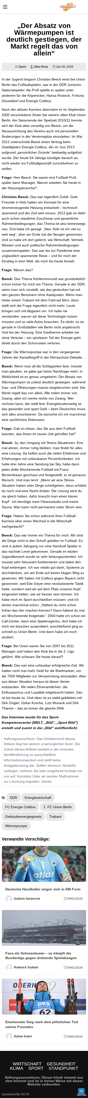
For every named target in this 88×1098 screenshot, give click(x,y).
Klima (16, 1068)
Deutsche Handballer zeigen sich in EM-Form (42, 889)
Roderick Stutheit (26, 967)
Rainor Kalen (23, 1036)
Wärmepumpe (16, 826)
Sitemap (81, 1094)
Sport (22, 66)
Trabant (55, 816)
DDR (13, 798)
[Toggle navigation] (5, 6)
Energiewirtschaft (38, 798)
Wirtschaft (27, 1063)
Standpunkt (63, 1068)
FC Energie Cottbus (20, 807)
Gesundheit (61, 1063)
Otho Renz (40, 66)
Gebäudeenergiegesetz (23, 816)
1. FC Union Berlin (58, 807)
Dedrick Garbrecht (27, 898)
